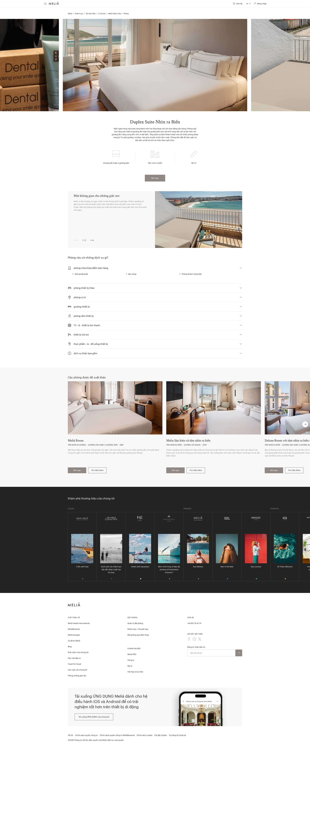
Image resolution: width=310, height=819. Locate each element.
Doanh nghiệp (134, 648)
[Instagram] (194, 639)
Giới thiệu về (74, 617)
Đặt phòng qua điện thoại (138, 635)
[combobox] (248, 3)
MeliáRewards (74, 629)
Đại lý (130, 666)
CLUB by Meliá (74, 641)
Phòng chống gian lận (77, 675)
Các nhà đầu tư (74, 658)
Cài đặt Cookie (160, 735)
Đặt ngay (155, 178)
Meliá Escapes (74, 635)
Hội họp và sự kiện (135, 672)
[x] (199, 639)
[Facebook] (189, 639)
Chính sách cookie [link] (144, 735)
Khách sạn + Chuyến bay (138, 629)
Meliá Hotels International (79, 623)
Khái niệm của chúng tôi (78, 652)
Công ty (131, 660)
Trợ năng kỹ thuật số (177, 735)
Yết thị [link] (70, 735)
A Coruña (101, 13)
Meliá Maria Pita (114, 13)
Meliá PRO (132, 654)
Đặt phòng (132, 617)
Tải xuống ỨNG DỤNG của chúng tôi (94, 717)
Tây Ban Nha (91, 13)
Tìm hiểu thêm (97, 470)
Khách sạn (79, 13)
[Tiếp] (92, 240)
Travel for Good (74, 664)
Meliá (70, 13)
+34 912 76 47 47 (194, 623)
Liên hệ (190, 617)
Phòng (126, 13)
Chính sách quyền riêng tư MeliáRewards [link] (117, 735)
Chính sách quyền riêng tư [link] (86, 735)
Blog (70, 646)
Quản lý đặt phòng (135, 623)
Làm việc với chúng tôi (77, 670)
